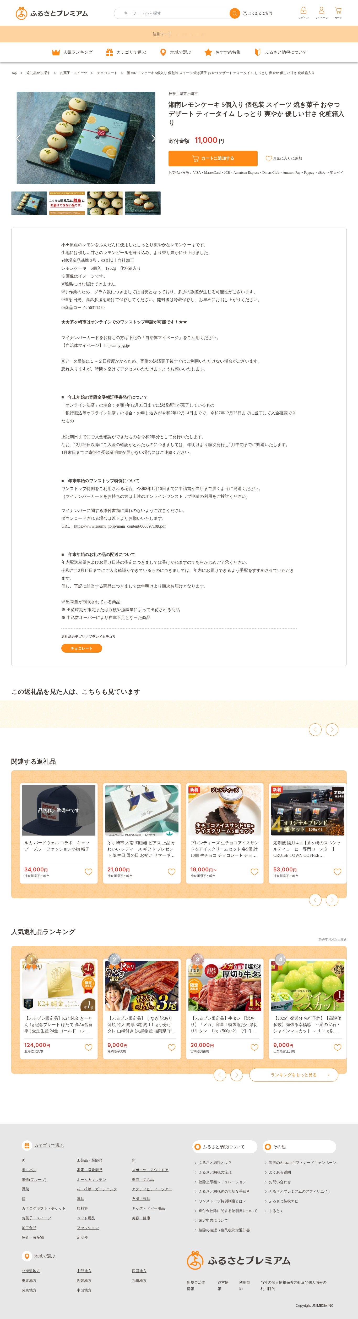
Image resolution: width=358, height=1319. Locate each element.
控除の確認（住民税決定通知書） (226, 1230)
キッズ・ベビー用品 (148, 1208)
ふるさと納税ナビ (283, 1201)
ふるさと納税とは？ (215, 1163)
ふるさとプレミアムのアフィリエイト (300, 1191)
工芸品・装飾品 (89, 1160)
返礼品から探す (38, 73)
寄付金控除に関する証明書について (228, 1211)
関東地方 (29, 1290)
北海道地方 (31, 1271)
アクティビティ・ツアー (152, 1189)
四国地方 (139, 1271)
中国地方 (84, 1290)
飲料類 (82, 1208)
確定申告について (213, 1220)
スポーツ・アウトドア (150, 1170)
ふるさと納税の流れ (215, 1172)
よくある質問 (280, 1172)
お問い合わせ (280, 1182)
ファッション (88, 1228)
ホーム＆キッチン (91, 1180)
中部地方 (84, 1271)
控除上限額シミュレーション (222, 1182)
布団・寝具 (141, 1199)
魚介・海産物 (33, 1237)
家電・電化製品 (89, 1170)
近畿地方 (84, 1281)
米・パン (29, 1170)
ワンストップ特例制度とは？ (222, 1201)
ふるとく (276, 1211)
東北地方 (29, 1281)
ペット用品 (86, 1218)
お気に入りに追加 (287, 158)
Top (14, 73)
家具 (80, 1199)
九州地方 (139, 1281)
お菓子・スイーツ (73, 73)
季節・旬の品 (143, 1180)
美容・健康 (141, 1218)
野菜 (25, 1189)
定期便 (82, 1237)
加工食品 (29, 1228)
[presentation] (18, 138)
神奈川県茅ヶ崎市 (183, 94)
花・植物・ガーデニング (97, 1189)
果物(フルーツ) (34, 1180)
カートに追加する (217, 158)
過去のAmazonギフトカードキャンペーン (302, 1163)
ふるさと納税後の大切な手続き (224, 1191)
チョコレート (107, 73)
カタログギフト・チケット (44, 1208)
